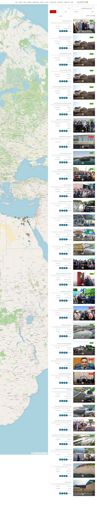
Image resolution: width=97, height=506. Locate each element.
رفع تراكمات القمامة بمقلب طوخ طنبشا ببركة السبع (62, 86)
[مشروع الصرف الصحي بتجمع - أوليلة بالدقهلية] (84, 363)
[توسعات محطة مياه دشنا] (84, 26)
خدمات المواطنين (67, 2)
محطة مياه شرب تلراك (67, 184)
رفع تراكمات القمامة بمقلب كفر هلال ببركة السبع (62, 103)
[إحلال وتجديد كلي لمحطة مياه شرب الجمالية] (84, 279)
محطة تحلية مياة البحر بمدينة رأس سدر (64, 215)
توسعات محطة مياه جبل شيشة (65, 153)
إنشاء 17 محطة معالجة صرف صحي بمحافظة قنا (63, 449)
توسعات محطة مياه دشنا (66, 20)
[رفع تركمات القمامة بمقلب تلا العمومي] (84, 42)
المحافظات (20, 2)
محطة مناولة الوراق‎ (68, 482)
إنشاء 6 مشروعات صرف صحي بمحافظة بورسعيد (62, 420)
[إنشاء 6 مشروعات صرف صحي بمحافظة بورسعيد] (84, 425)
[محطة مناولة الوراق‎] (84, 488)
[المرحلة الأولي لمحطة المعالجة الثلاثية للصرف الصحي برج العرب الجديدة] (84, 395)
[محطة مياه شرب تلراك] (84, 190)
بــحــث (53, 11)
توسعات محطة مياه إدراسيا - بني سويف (64, 169)
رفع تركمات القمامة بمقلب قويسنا (65, 53)
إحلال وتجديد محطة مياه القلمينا (65, 291)
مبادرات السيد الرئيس (35, 2)
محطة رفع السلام (68, 244)
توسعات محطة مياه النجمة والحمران (65, 308)
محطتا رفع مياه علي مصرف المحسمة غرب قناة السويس (61, 434)
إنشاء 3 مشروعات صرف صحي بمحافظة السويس (62, 406)
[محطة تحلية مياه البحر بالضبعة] (84, 331)
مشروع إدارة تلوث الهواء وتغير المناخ (65, 373)
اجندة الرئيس (42, 2)
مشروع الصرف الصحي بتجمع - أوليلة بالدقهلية (63, 358)
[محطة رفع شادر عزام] (84, 235)
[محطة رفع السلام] (84, 249)
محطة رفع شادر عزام (67, 230)
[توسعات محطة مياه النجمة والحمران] (84, 313)
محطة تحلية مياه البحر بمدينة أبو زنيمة (65, 201)
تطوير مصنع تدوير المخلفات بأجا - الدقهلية (64, 343)
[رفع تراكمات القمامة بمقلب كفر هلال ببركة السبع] (84, 109)
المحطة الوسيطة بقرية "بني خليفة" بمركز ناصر (63, 119)
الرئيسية (72, 2)
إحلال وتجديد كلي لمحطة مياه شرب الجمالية (63, 273)
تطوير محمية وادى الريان (67, 464)
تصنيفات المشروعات (53, 2)
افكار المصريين (29, 2)
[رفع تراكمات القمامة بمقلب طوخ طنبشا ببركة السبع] (84, 92)
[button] (60, 8)
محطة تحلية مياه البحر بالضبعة (66, 324)
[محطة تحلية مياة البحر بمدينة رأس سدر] (84, 220)
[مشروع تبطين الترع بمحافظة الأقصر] (84, 142)
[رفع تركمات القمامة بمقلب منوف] (84, 76)
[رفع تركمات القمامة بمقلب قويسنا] (84, 59)
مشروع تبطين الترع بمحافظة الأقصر (65, 136)
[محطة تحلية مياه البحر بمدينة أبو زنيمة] (84, 206)
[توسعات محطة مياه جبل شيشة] (84, 158)
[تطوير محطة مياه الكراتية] (84, 263)
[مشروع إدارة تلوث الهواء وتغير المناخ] (84, 378)
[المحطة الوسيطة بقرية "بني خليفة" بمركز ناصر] (84, 125)
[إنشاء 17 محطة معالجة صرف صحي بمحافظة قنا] (84, 454)
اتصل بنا (16, 2)
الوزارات (24, 2)
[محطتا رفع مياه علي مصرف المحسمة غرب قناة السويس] (84, 439)
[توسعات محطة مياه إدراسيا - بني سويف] (84, 174)
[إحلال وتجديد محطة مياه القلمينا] (84, 296)
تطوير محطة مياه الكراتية (67, 258)
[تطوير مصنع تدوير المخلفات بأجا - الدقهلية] (84, 348)
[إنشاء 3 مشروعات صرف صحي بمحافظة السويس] (84, 411)
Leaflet (33, 453)
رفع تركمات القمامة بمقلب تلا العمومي (64, 36)
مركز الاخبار (47, 2)
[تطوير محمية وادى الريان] (84, 470)
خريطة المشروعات (60, 2)
